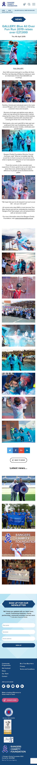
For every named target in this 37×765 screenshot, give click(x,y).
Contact (4, 676)
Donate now (12, 700)
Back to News (20, 460)
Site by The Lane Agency (9, 760)
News (9, 10)
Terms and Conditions (27, 669)
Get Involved (6, 668)
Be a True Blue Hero (27, 663)
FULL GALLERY (18, 68)
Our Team (5, 674)
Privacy (22, 666)
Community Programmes (6, 664)
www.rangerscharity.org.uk (24, 218)
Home (3, 10)
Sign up (18, 645)
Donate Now (24, 4)
